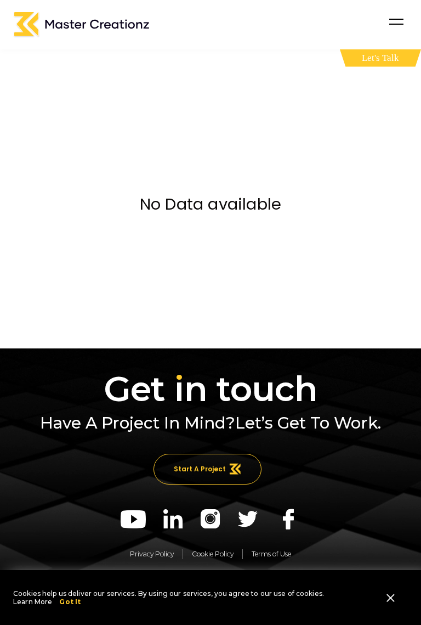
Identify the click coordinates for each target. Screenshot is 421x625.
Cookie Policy (213, 554)
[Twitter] (248, 519)
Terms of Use (271, 554)
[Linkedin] (173, 519)
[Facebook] (288, 519)
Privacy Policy (152, 554)
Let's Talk (380, 58)
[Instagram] (210, 519)
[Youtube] (133, 519)
